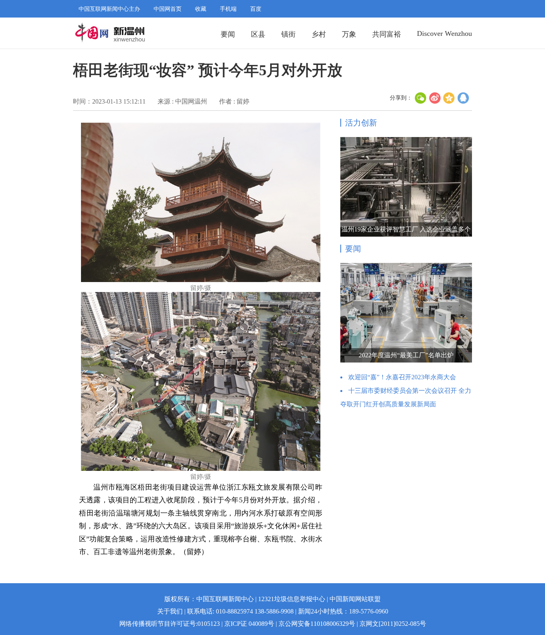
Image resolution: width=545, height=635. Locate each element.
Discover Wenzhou (444, 33)
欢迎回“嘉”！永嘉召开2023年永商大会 (402, 377)
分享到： (401, 98)
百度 (255, 9)
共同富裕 (386, 34)
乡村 (319, 34)
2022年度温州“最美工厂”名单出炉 (406, 355)
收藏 (200, 9)
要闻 (228, 34)
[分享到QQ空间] (449, 98)
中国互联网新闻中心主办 (109, 9)
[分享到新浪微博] (435, 98)
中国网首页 (168, 9)
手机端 (228, 9)
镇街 (288, 34)
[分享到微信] (421, 98)
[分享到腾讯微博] (464, 98)
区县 (258, 34)
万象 (349, 34)
